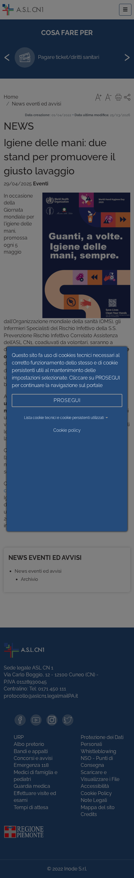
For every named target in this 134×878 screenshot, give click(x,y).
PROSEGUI (67, 400)
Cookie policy (67, 430)
